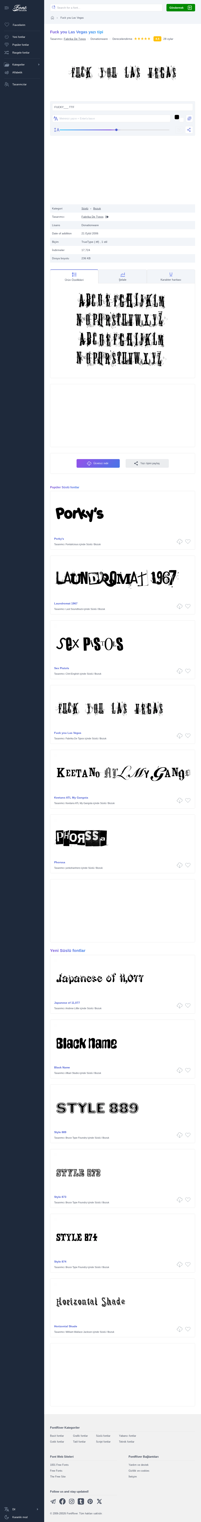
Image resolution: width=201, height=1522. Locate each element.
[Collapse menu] (6, 8)
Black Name (62, 1067)
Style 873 (60, 1196)
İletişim (133, 1476)
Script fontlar (103, 1441)
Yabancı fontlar (127, 1435)
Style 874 (60, 1261)
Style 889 (60, 1132)
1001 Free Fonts (59, 1464)
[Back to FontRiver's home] (18, 8)
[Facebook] (62, 1503)
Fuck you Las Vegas (67, 732)
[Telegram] (53, 1503)
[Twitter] (99, 1503)
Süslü (84, 208)
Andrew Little (72, 1008)
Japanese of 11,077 (67, 1002)
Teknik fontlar (126, 1441)
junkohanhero (73, 868)
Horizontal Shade (65, 1326)
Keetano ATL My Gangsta (71, 797)
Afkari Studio (72, 1073)
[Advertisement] (123, 173)
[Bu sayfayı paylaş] (189, 130)
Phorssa (59, 862)
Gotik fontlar (57, 1441)
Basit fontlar (57, 1435)
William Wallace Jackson (79, 1332)
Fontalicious (72, 544)
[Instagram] (72, 1503)
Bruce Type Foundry (76, 1137)
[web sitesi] (106, 217)
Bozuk (97, 208)
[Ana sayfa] (52, 17)
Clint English (72, 673)
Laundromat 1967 (66, 603)
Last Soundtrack (74, 609)
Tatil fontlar (79, 1441)
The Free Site (58, 1476)
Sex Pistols (61, 668)
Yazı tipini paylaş (150, 463)
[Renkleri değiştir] (189, 118)
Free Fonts (56, 1470)
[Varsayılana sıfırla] (179, 130)
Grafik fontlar (80, 1435)
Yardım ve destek (139, 1464)
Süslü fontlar (103, 1435)
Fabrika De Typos (75, 38)
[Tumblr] (81, 1503)
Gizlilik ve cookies (139, 1470)
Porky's (59, 538)
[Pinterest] (90, 1503)
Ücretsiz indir (100, 463)
